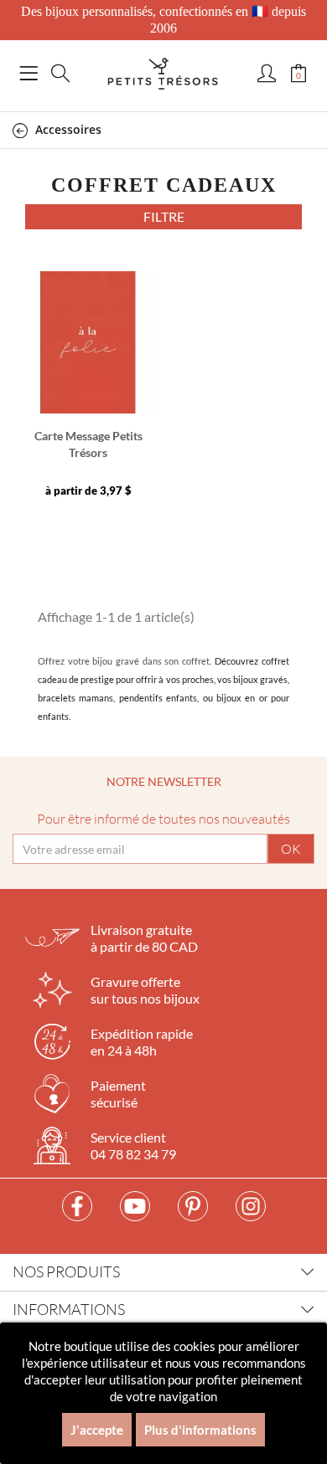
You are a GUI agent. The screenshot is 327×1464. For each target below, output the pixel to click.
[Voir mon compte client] (266, 74)
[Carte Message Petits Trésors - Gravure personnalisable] (88, 342)
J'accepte (96, 1429)
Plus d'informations (200, 1429)
